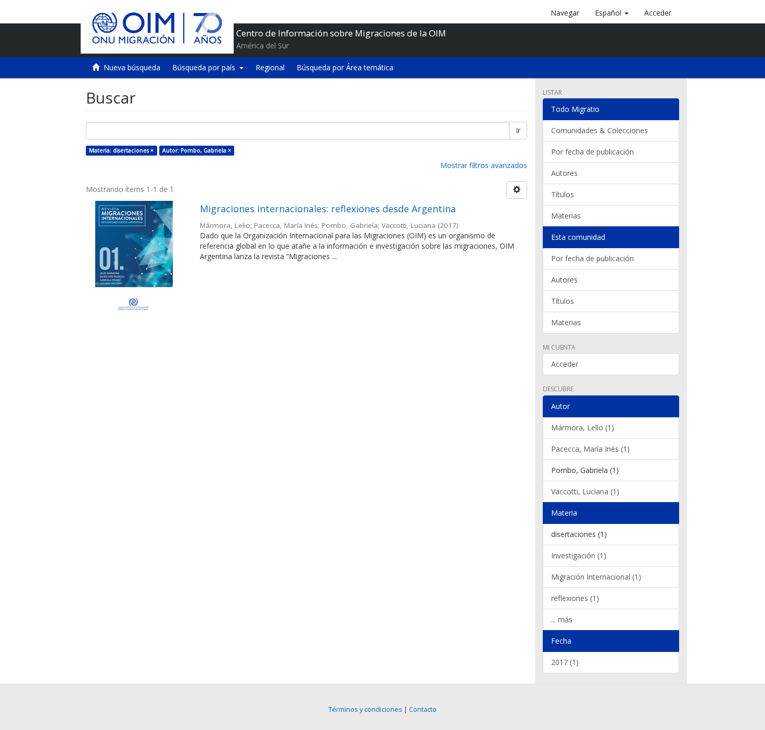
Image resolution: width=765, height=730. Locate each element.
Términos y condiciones (365, 709)
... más (561, 619)
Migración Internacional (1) (596, 577)
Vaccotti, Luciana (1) (585, 491)
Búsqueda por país (205, 67)
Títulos (562, 194)
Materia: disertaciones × (121, 150)
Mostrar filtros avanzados (483, 165)
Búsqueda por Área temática (345, 67)
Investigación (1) (578, 555)
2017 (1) (565, 662)
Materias (566, 216)
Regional (270, 67)
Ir (518, 130)
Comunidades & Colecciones (599, 130)
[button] (611, 13)
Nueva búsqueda (132, 67)
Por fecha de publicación (592, 152)
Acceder (564, 364)
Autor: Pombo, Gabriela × (196, 150)
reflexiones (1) (575, 598)
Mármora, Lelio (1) (582, 427)
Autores (564, 173)
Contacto (423, 709)
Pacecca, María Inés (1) (590, 449)
